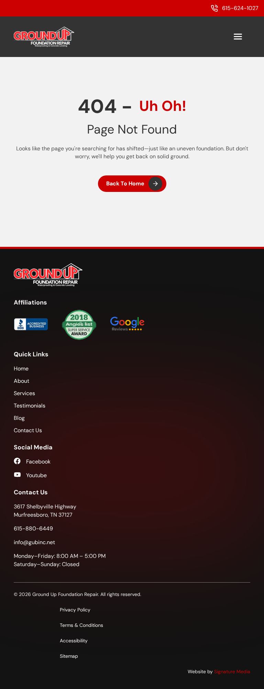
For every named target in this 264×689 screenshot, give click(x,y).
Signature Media (232, 671)
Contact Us (28, 430)
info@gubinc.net (34, 542)
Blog (19, 418)
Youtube (36, 475)
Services (24, 393)
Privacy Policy (75, 610)
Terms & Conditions (81, 625)
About (21, 380)
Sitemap (69, 656)
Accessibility (74, 641)
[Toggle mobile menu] (238, 36)
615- (33, 528)
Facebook (38, 461)
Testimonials (29, 405)
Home (21, 368)
